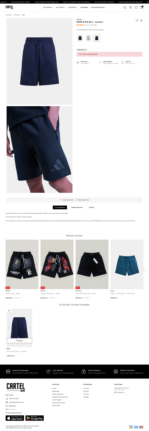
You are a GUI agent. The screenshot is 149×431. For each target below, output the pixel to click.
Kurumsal (55, 384)
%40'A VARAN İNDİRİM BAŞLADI (46, 2)
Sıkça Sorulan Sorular (58, 402)
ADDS (79, 19)
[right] (143, 269)
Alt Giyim (86, 391)
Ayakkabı (86, 397)
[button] (48, 7)
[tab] (60, 207)
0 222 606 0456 (119, 390)
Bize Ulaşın (118, 384)
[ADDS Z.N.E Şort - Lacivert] (96, 39)
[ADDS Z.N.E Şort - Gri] (88, 39)
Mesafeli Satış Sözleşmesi (60, 397)
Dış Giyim (86, 394)
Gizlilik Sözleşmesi (57, 394)
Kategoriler (87, 384)
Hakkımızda (55, 391)
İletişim (54, 388)
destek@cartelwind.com (16, 402)
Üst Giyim (86, 388)
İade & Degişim (56, 400)
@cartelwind (11, 409)
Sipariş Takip (56, 405)
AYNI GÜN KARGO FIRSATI (20, 2)
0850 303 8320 (14, 398)
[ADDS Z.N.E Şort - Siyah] (80, 39)
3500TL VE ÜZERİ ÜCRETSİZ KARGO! (76, 2)
